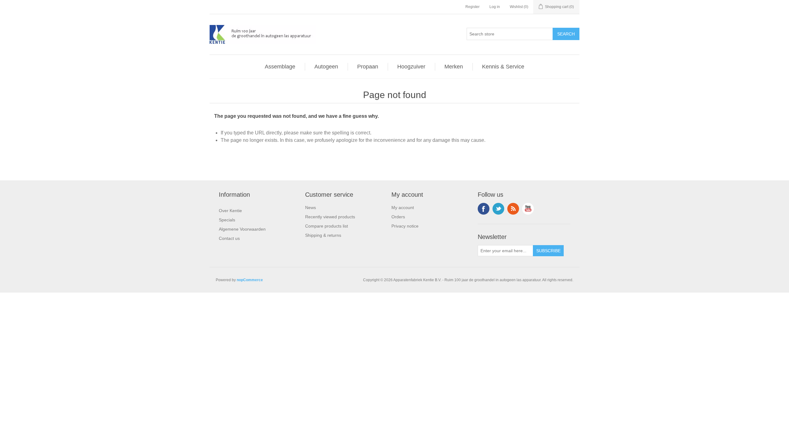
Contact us (229, 238)
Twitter (498, 209)
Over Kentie (230, 210)
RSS (513, 209)
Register (472, 7)
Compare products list (326, 226)
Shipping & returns (323, 235)
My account (402, 207)
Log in (494, 7)
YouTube (528, 209)
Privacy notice (405, 226)
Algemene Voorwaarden (242, 229)
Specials (227, 219)
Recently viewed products (330, 216)
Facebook (483, 209)
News (310, 207)
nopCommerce (250, 280)
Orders (398, 216)
